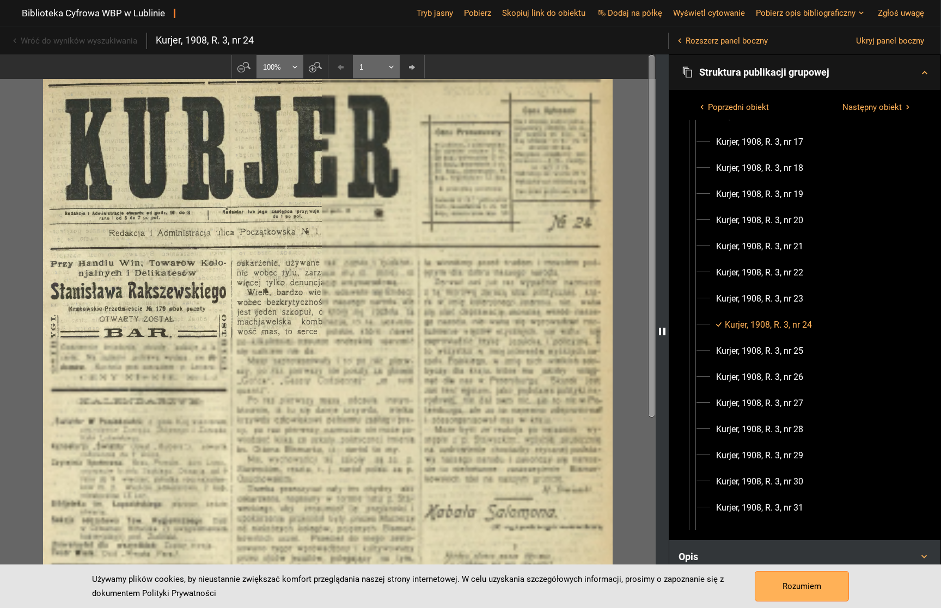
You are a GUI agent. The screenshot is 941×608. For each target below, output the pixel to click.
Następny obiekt (872, 107)
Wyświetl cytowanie (709, 13)
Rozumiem (802, 586)
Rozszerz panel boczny (727, 41)
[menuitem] (759, 142)
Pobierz (477, 13)
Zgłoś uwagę (901, 13)
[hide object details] (662, 331)
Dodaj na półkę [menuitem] (635, 13)
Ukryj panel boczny (890, 41)
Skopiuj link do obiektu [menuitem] (543, 13)
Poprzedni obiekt (738, 107)
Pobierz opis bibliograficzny (806, 13)
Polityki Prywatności (179, 593)
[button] (804, 72)
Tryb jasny (435, 13)
